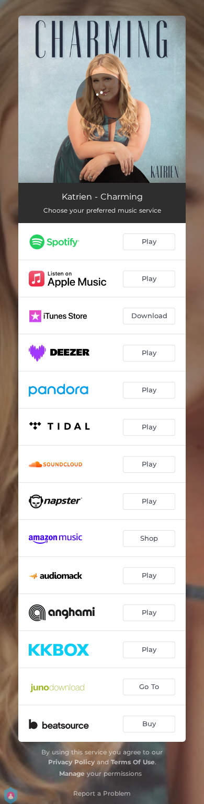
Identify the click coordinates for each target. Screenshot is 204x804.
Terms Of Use (133, 762)
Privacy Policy (71, 762)
